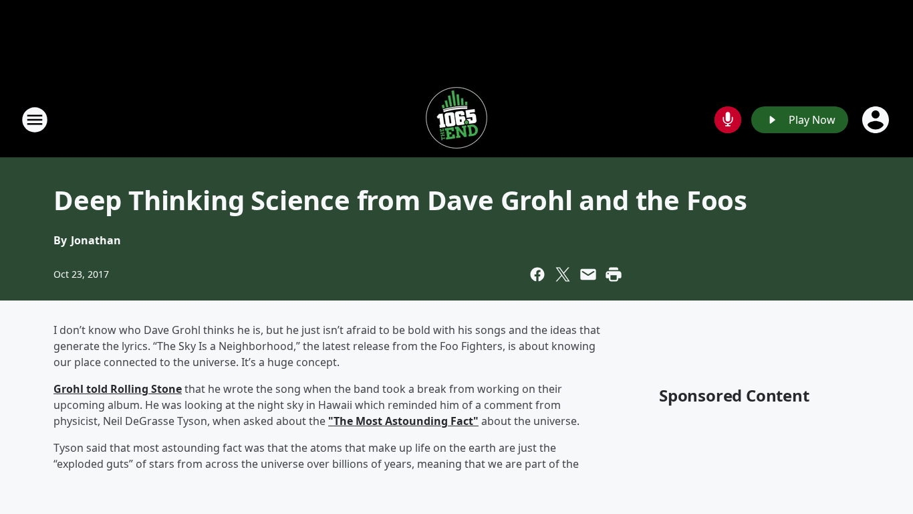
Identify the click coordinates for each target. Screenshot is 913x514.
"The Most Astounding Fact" (403, 421)
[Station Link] (456, 119)
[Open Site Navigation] (34, 119)
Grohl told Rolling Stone (117, 388)
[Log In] (877, 119)
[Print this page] (613, 274)
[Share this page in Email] (588, 274)
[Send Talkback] (727, 119)
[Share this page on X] (562, 274)
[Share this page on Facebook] (537, 274)
